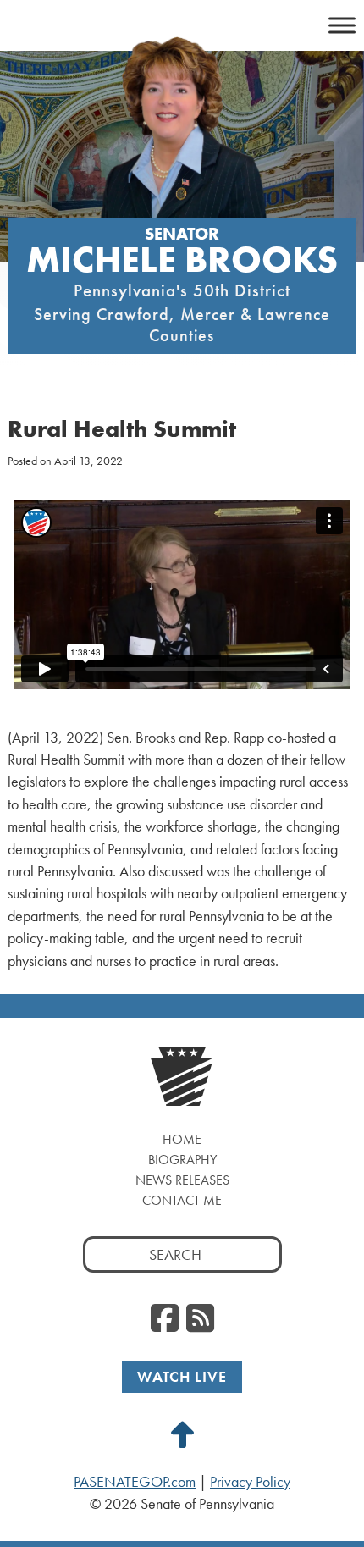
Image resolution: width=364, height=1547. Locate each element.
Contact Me (182, 1200)
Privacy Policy (250, 1481)
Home (182, 1139)
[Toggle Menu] (342, 25)
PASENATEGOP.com (135, 1481)
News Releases (182, 1180)
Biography (182, 1160)
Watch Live (182, 1376)
